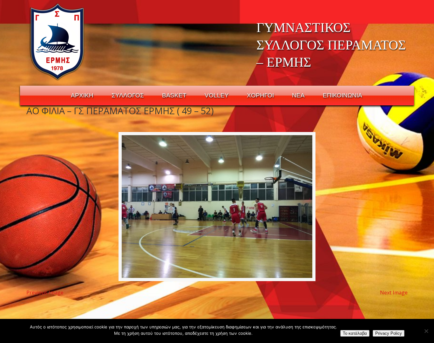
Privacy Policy (388, 333)
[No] (426, 331)
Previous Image (45, 292)
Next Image (394, 292)
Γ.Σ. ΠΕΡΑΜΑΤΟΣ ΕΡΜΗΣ (57, 41)
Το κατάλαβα (355, 333)
